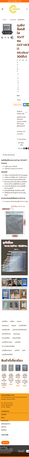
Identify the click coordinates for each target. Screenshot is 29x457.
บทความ (3, 427)
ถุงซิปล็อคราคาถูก (7, 342)
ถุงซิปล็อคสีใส (13, 19)
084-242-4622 (8, 403)
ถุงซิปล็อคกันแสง (7, 350)
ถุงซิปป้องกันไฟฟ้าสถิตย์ (19, 330)
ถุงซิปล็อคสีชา (23, 325)
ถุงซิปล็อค (5, 321)
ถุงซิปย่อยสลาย (6, 334)
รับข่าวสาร (5, 443)
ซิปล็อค (12, 321)
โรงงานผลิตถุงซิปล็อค (8, 346)
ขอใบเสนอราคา (5, 424)
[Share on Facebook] (24, 148)
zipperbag (16, 334)
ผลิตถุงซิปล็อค (16, 338)
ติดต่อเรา (4, 430)
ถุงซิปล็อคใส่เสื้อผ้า (7, 354)
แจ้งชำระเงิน (4, 421)
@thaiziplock (9, 405)
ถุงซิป (23, 350)
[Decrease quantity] (22, 100)
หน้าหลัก (4, 19)
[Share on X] (26, 148)
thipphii (13, 325)
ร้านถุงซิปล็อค (6, 338)
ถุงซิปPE (17, 350)
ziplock (19, 321)
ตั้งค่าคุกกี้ (21, 451)
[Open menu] (2, 9)
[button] (27, 9)
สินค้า (24, 131)
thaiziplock (5, 325)
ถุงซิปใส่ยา (18, 342)
